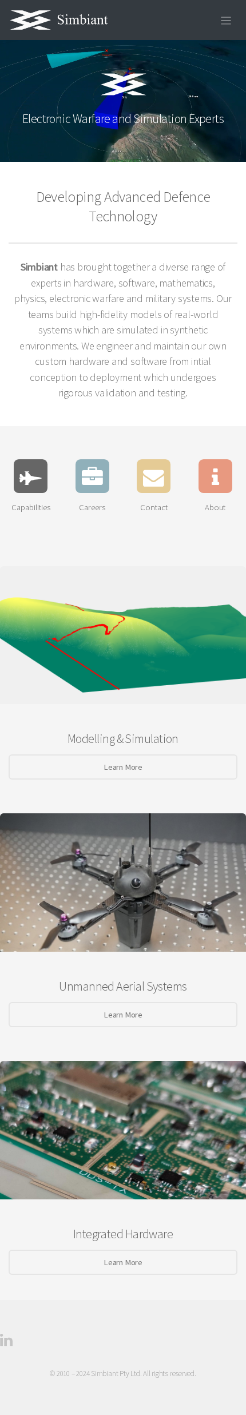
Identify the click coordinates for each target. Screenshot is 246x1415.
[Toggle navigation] (226, 20)
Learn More (123, 767)
